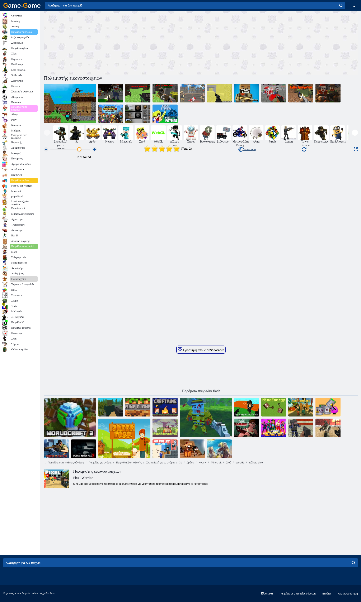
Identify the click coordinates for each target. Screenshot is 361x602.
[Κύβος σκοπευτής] (300, 407)
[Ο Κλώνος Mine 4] (137, 407)
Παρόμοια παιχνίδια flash (201, 391)
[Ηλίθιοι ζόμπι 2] (246, 428)
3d (180, 462)
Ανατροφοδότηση (348, 593)
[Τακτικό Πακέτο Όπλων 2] (83, 448)
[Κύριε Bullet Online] (165, 448)
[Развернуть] (356, 149)
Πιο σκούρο (249, 149)
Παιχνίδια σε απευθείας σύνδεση (66, 462)
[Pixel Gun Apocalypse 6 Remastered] (110, 114)
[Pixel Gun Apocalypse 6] (110, 93)
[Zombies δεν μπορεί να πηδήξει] (192, 448)
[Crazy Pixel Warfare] (246, 93)
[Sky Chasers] (165, 428)
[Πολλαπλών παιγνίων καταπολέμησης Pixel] (219, 93)
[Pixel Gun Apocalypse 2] (165, 93)
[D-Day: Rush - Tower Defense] (219, 448)
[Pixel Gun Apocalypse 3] (70, 103)
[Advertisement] (122, 42)
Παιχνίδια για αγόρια (100, 462)
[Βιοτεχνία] (165, 407)
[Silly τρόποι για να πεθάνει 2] (328, 407)
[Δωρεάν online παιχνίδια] (22, 5)
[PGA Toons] (300, 93)
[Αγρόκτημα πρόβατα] (124, 438)
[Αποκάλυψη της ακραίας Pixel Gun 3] (192, 93)
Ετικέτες (326, 593)
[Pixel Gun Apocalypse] (137, 93)
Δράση (190, 462)
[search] (341, 5)
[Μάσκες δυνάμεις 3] (328, 428)
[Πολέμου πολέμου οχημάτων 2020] (246, 407)
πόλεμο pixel (255, 462)
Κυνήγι (202, 462)
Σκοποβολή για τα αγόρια (160, 462)
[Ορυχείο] (273, 407)
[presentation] (47, 133)
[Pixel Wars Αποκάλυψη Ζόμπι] (273, 93)
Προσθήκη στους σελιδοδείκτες (203, 350)
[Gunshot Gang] (206, 417)
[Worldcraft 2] (70, 417)
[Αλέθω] (137, 114)
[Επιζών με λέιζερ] (273, 428)
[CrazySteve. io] (165, 114)
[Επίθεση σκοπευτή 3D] (56, 448)
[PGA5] (328, 93)
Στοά (228, 462)
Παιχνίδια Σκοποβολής (129, 462)
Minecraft (215, 462)
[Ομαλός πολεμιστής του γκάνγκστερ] (300, 428)
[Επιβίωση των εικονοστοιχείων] (110, 407)
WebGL (239, 462)
